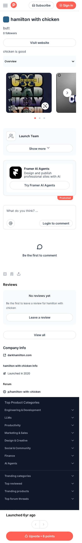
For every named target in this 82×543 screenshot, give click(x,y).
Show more (37, 149)
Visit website (39, 43)
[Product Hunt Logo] (14, 5)
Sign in (68, 5)
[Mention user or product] (10, 223)
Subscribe (43, 5)
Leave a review (39, 317)
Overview (11, 61)
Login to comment (56, 223)
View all (39, 335)
